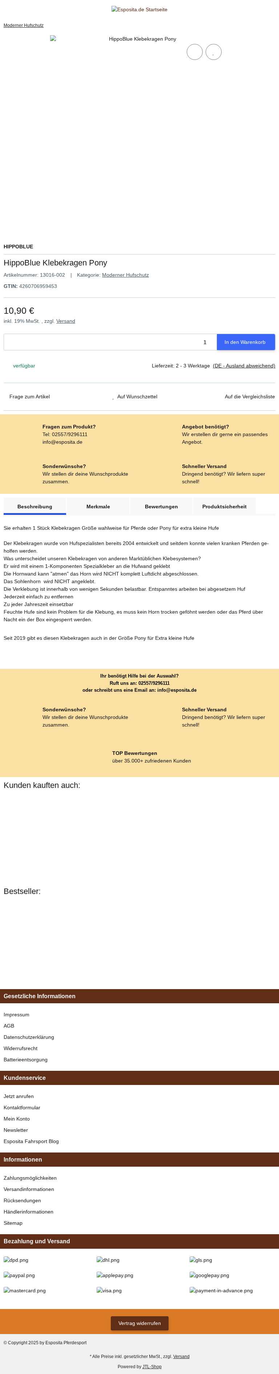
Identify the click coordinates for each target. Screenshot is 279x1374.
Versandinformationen (29, 1189)
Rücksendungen (22, 1200)
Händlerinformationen (28, 1212)
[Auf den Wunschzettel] (214, 52)
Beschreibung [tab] (34, 506)
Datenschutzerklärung (29, 1037)
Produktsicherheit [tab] (224, 506)
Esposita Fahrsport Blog (31, 1141)
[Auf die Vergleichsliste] (195, 52)
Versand (65, 321)
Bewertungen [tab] (161, 506)
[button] (259, 10)
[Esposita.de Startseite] (139, 9)
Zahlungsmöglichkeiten (30, 1178)
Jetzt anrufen (19, 1096)
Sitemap (13, 1223)
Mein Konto (17, 1119)
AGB (9, 1026)
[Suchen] (20, 10)
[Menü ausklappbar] (7, 10)
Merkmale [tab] (98, 506)
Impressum (16, 1014)
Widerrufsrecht (20, 1048)
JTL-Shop (152, 1366)
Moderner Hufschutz (125, 275)
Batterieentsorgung (26, 1059)
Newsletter (16, 1130)
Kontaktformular (22, 1107)
